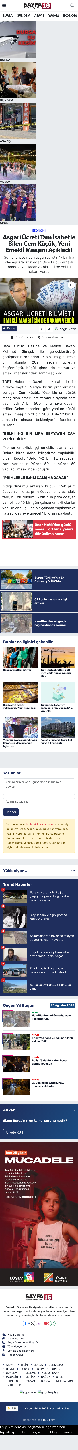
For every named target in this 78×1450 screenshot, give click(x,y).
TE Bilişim (49, 1419)
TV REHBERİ (14, 1385)
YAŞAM (53, 15)
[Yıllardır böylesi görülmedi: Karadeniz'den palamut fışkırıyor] (20, 727)
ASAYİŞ (39, 15)
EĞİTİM (39, 1369)
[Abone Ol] (66, 329)
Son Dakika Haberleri (20, 1350)
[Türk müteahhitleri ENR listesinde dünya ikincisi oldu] (58, 657)
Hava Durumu (16, 1334)
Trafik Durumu (16, 1338)
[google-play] (48, 1393)
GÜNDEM (23, 15)
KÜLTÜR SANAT (51, 1373)
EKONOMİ (70, 15)
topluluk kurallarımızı (40, 824)
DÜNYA (24, 1369)
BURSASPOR (57, 1364)
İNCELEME (29, 1373)
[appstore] (28, 1393)
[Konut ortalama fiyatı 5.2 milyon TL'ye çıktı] (58, 727)
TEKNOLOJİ (13, 1381)
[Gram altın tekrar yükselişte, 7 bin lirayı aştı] (20, 692)
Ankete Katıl (14, 1132)
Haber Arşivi (15, 1354)
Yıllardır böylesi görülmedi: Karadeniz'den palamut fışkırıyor (20, 743)
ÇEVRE (10, 1369)
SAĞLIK (45, 1377)
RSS (14, 1408)
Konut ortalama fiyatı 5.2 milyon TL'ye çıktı (56, 741)
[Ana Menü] (4, 5)
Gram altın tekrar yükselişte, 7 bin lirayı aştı (19, 707)
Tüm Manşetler (16, 1346)
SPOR (59, 1377)
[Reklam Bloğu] (39, 1214)
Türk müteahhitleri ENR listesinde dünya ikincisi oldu (56, 673)
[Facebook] (26, 1323)
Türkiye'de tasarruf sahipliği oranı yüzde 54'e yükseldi (57, 708)
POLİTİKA (29, 1377)
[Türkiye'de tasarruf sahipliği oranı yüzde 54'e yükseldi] (58, 692)
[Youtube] (46, 1323)
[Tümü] (73, 870)
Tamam (68, 1432)
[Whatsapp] (53, 1323)
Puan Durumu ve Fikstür (22, 1342)
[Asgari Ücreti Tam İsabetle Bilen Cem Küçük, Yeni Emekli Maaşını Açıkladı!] (39, 301)
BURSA (7, 15)
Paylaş (11, 328)
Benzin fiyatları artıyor (17, 670)
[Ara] (72, 5)
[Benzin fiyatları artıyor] (20, 657)
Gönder (11, 812)
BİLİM (24, 1364)
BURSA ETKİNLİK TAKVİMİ (57, 1381)
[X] (32, 1323)
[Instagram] (39, 1323)
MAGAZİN (12, 1377)
